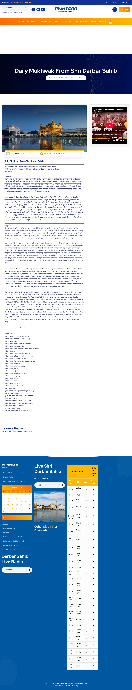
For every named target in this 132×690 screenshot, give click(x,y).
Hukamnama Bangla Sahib (12, 537)
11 (8, 502)
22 (25, 505)
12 (12, 502)
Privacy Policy (8, 477)
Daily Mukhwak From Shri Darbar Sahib (69, 78)
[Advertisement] (66, 39)
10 (4, 502)
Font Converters (81, 22)
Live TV (48, 526)
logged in (14, 432)
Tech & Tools (67, 22)
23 (30, 505)
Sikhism (43, 22)
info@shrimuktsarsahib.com (60, 683)
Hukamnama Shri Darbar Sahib (54, 154)
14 (21, 502)
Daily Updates (31, 22)
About (93, 22)
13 (17, 502)
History (6, 533)
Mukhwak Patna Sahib (11, 545)
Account (127, 2)
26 (12, 508)
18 (8, 505)
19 (12, 505)
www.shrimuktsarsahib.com (21, 2)
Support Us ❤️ (111, 2)
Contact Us (102, 22)
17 (3, 505)
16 (30, 502)
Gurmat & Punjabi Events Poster (15, 473)
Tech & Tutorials (9, 549)
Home (21, 22)
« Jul (4, 518)
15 (25, 502)
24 (4, 508)
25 (8, 508)
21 (21, 505)
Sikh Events (53, 22)
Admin (5, 524)
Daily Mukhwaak (9, 528)
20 (17, 505)
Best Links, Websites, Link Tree (14, 481)
